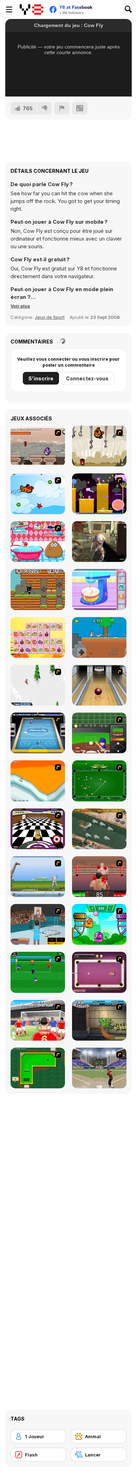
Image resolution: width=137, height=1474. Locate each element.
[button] (20, 306)
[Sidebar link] (9, 9)
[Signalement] (62, 108)
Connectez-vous (87, 378)
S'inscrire (40, 378)
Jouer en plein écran (68, 81)
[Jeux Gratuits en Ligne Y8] (31, 9)
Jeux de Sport (50, 317)
